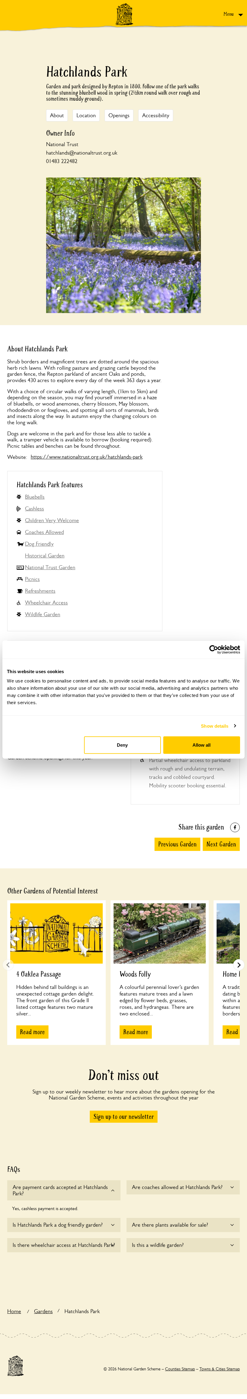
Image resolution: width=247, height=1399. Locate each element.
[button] (239, 965)
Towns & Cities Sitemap (219, 1368)
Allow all (201, 745)
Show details (214, 725)
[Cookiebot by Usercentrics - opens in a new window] (213, 649)
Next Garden (221, 844)
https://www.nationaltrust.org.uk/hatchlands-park (86, 457)
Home (14, 1311)
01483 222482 (61, 161)
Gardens (43, 1311)
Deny (122, 745)
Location (86, 115)
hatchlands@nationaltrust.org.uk (81, 153)
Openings (119, 115)
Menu (229, 14)
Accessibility (155, 115)
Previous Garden (177, 844)
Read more (32, 1032)
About (57, 115)
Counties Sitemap (180, 1368)
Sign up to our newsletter (123, 1116)
